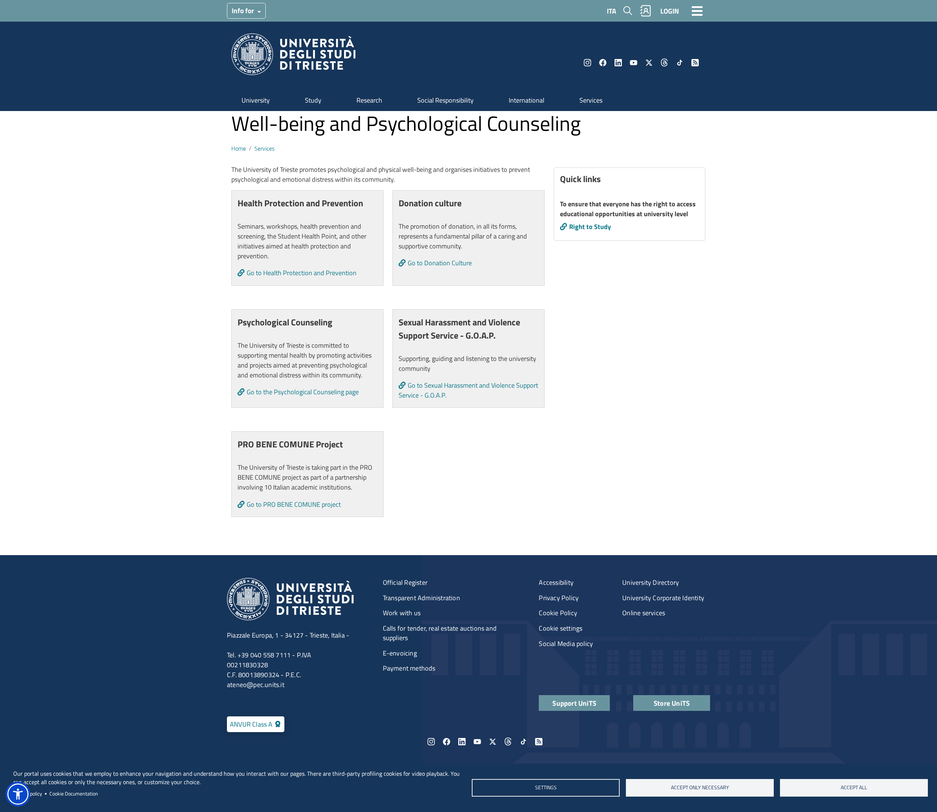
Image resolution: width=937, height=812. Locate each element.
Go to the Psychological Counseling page (303, 392)
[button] (18, 794)
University (256, 100)
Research (369, 100)
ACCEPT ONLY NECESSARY (700, 787)
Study (313, 100)
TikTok (679, 62)
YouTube (633, 62)
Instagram (587, 62)
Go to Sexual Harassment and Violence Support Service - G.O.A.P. (468, 390)
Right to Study (590, 227)
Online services (643, 613)
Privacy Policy (559, 598)
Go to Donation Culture (440, 263)
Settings (545, 787)
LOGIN (669, 10)
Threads (664, 62)
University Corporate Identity (663, 598)
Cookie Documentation (73, 793)
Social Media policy (566, 644)
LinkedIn (618, 62)
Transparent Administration (421, 598)
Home (238, 148)
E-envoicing (400, 653)
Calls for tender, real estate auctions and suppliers (440, 633)
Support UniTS (574, 703)
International (526, 100)
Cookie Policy (558, 613)
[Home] (293, 57)
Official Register (405, 582)
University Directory (650, 582)
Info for (243, 10)
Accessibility (556, 582)
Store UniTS (672, 703)
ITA (611, 10)
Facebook (603, 62)
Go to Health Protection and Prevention (301, 273)
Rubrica (645, 11)
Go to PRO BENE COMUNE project (294, 504)
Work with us (402, 613)
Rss (695, 62)
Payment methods (409, 668)
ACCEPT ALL (854, 787)
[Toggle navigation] (697, 11)
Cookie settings (560, 628)
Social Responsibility (445, 100)
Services (590, 100)
